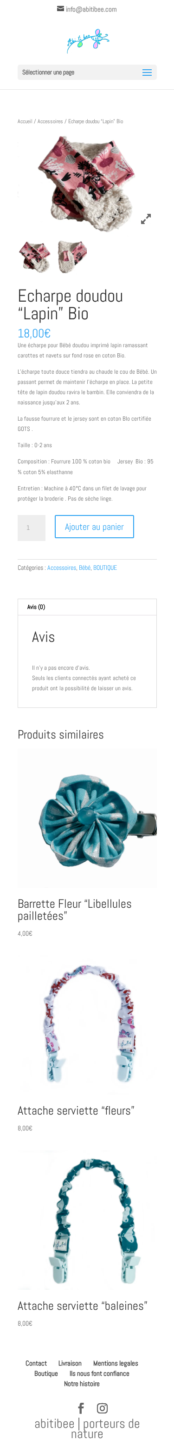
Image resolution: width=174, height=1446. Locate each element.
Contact (36, 1363)
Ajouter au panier (94, 527)
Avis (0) (36, 607)
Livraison (70, 1363)
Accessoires (50, 121)
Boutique (46, 1373)
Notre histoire (82, 1383)
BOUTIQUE (105, 567)
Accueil (25, 121)
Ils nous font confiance (99, 1373)
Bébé (84, 567)
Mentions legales (115, 1363)
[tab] (87, 607)
